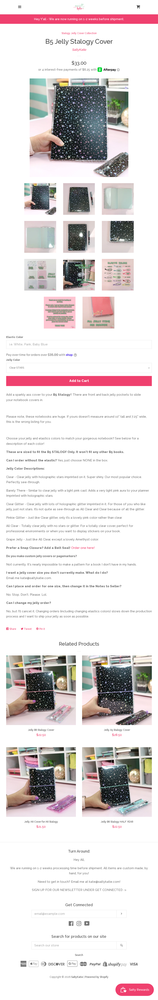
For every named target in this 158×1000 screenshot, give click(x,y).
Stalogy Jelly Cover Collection (79, 33)
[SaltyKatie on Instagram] (79, 924)
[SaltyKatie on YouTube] (86, 924)
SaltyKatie (79, 50)
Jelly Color (13, 360)
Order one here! (83, 548)
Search (79, 955)
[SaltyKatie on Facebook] (71, 924)
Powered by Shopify (96, 977)
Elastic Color (14, 337)
